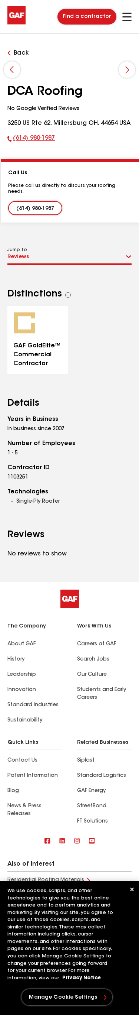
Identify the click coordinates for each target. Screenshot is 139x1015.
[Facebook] (47, 841)
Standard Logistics (101, 775)
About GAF (21, 644)
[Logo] (16, 23)
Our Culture (92, 674)
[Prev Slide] (12, 69)
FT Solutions (92, 821)
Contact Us (22, 760)
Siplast (86, 760)
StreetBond (91, 806)
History (15, 659)
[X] (62, 841)
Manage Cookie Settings (63, 997)
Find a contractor (87, 16)
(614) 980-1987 (31, 139)
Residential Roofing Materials (45, 880)
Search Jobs (93, 659)
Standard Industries (33, 705)
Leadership (21, 674)
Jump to (17, 250)
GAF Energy (91, 791)
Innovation (21, 690)
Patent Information (32, 775)
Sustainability (24, 720)
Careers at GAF (96, 644)
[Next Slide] (127, 69)
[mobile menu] (127, 17)
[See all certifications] (68, 295)
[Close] (132, 889)
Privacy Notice (81, 978)
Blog (13, 791)
